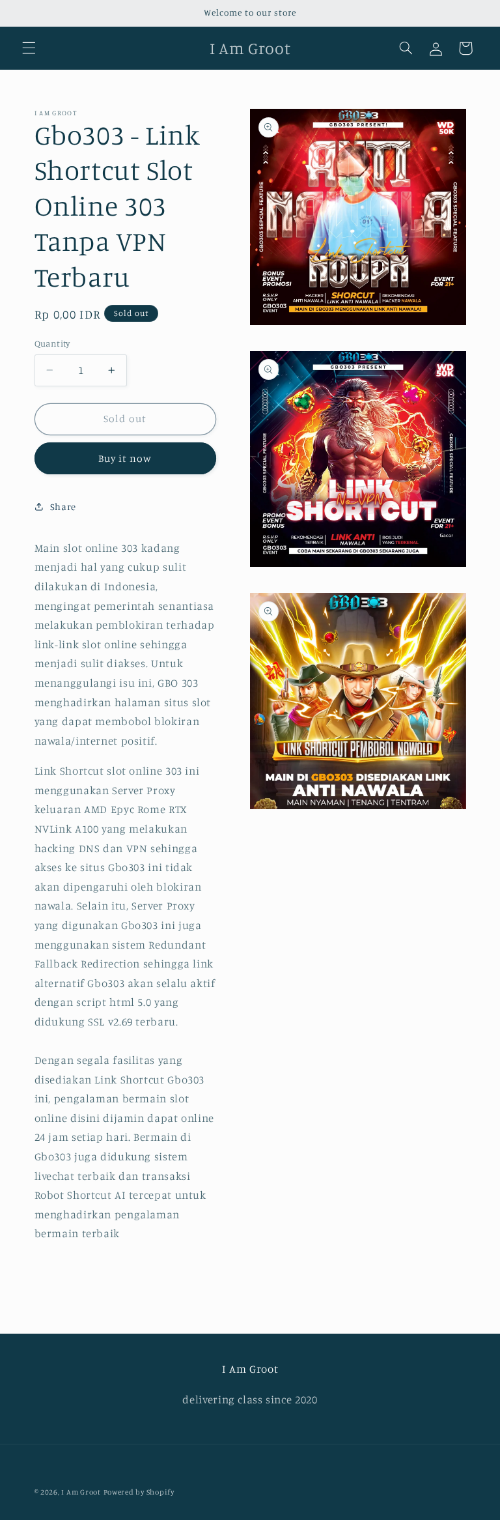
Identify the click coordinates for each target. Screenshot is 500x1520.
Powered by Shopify (139, 1492)
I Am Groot (80, 1492)
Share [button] (63, 506)
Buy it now (125, 458)
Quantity (52, 343)
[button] (29, 48)
